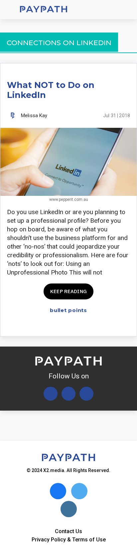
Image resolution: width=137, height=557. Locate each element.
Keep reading (68, 291)
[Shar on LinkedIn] (114, 325)
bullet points (68, 310)
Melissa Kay (34, 116)
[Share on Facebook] (79, 325)
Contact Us (68, 531)
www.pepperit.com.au (68, 199)
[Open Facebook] (68, 394)
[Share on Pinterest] (126, 325)
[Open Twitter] (51, 394)
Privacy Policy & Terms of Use (69, 539)
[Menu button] (10, 9)
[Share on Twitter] (91, 325)
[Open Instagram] (86, 394)
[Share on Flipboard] (102, 325)
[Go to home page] (43, 10)
